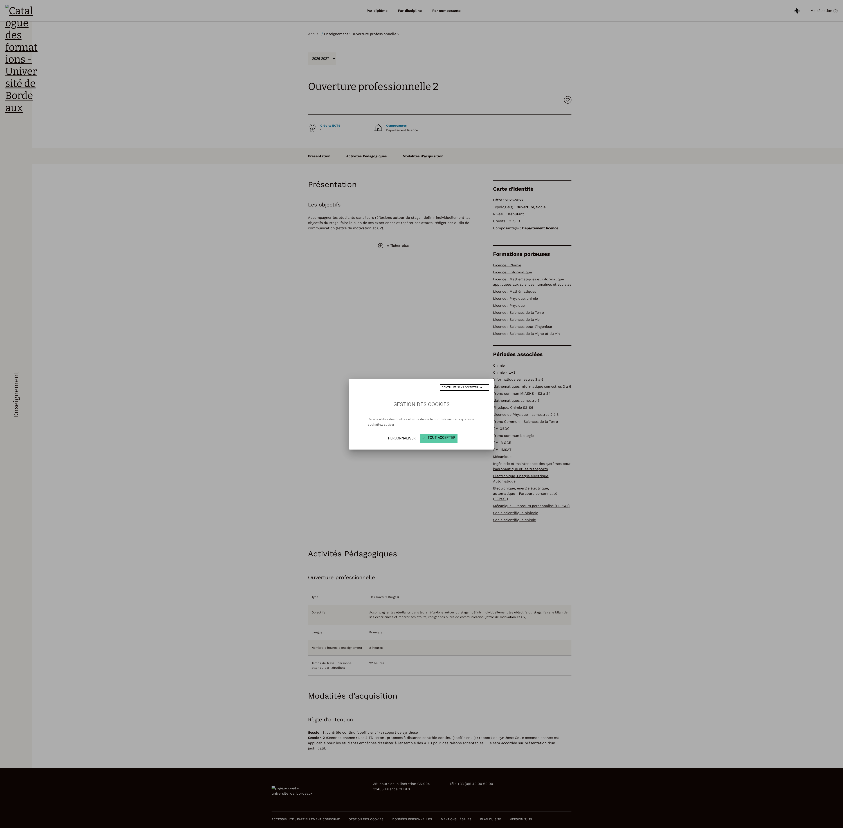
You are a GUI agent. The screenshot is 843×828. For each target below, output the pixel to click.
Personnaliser (402, 438)
